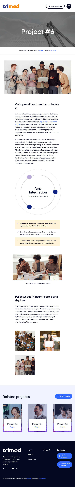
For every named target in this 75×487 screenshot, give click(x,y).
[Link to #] (68, 6)
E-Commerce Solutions (38, 190)
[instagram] (6, 468)
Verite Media (42, 478)
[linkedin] (13, 468)
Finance (53, 50)
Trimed (41, 50)
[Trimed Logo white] (12, 449)
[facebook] (3, 468)
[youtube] (16, 468)
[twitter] (10, 468)
